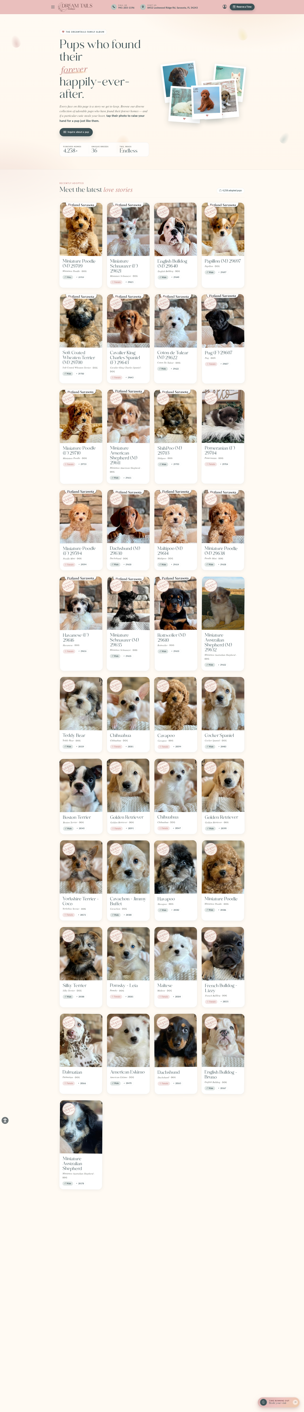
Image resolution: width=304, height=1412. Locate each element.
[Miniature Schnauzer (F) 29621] (128, 229)
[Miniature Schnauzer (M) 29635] (128, 603)
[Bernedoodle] (175, 1127)
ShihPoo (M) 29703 (170, 450)
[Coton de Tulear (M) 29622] (175, 321)
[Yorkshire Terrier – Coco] (81, 867)
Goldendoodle (124, 1254)
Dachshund (169, 1072)
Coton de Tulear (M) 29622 (172, 355)
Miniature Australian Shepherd (72, 1163)
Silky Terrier (74, 985)
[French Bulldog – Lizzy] (222, 954)
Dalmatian (72, 1072)
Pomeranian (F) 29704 (220, 450)
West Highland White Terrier (124, 1161)
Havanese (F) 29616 (76, 637)
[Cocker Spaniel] (223, 703)
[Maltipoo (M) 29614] (175, 516)
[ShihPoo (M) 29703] (175, 416)
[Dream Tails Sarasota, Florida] (75, 7)
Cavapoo (166, 735)
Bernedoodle (170, 1158)
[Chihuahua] (128, 703)
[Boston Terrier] (80, 785)
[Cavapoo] (175, 704)
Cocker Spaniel (219, 735)
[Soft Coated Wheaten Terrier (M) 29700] (81, 321)
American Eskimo (127, 1072)
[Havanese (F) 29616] (80, 603)
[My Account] (224, 7)
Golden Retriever (126, 817)
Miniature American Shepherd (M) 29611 (123, 455)
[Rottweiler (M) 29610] (175, 603)
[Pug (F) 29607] (222, 321)
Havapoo (166, 899)
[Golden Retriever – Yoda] (175, 1222)
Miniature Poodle (221, 899)
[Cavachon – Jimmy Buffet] (128, 867)
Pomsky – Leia (124, 985)
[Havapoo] (175, 867)
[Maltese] (175, 953)
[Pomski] (81, 1312)
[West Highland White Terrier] (128, 1127)
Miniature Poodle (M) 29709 (79, 263)
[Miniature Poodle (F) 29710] (80, 416)
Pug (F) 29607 (219, 353)
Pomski (70, 1344)
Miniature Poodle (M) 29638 (221, 551)
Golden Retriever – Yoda (176, 1256)
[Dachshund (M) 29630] (128, 516)
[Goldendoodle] (128, 1222)
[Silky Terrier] (81, 953)
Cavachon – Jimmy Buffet (128, 901)
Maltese (164, 985)
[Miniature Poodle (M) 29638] (223, 516)
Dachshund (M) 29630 (125, 551)
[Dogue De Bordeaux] (81, 1222)
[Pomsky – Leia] (128, 953)
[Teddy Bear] (81, 703)
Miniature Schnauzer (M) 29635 (124, 640)
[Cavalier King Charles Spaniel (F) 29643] (128, 321)
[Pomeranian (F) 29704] (223, 416)
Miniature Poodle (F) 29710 (79, 450)
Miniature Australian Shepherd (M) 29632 (218, 642)
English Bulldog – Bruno (221, 1074)
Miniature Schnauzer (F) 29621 (124, 266)
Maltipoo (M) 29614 (169, 551)
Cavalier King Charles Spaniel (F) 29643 (125, 357)
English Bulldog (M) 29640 (172, 263)
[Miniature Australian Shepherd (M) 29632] (223, 603)
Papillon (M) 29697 (223, 261)
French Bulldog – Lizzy (221, 988)
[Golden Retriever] (128, 785)
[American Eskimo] (128, 1040)
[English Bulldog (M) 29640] (175, 229)
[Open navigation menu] (52, 6)
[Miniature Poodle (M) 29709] (81, 229)
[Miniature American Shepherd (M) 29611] (128, 416)
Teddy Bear (74, 735)
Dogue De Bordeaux (72, 1256)
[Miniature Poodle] (223, 867)
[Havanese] (223, 1222)
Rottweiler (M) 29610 (171, 637)
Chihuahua (120, 735)
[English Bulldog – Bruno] (223, 1040)
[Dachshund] (175, 1040)
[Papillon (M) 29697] (223, 229)
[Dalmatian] (81, 1040)
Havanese (214, 1254)
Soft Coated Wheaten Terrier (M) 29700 (79, 357)
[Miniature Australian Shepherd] (81, 1127)
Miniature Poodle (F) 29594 (79, 551)
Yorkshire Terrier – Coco (81, 901)
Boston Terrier (77, 817)
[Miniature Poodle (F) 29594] (80, 517)
